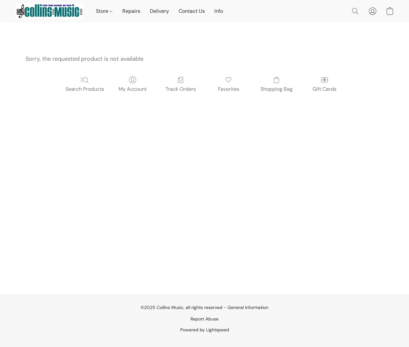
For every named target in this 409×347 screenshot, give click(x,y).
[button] (49, 11)
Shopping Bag (276, 89)
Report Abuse (204, 319)
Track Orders (181, 89)
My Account (133, 89)
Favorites (228, 89)
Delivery (159, 11)
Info (218, 11)
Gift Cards (324, 89)
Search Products (85, 89)
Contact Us (192, 11)
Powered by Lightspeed (204, 330)
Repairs (131, 11)
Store (103, 11)
